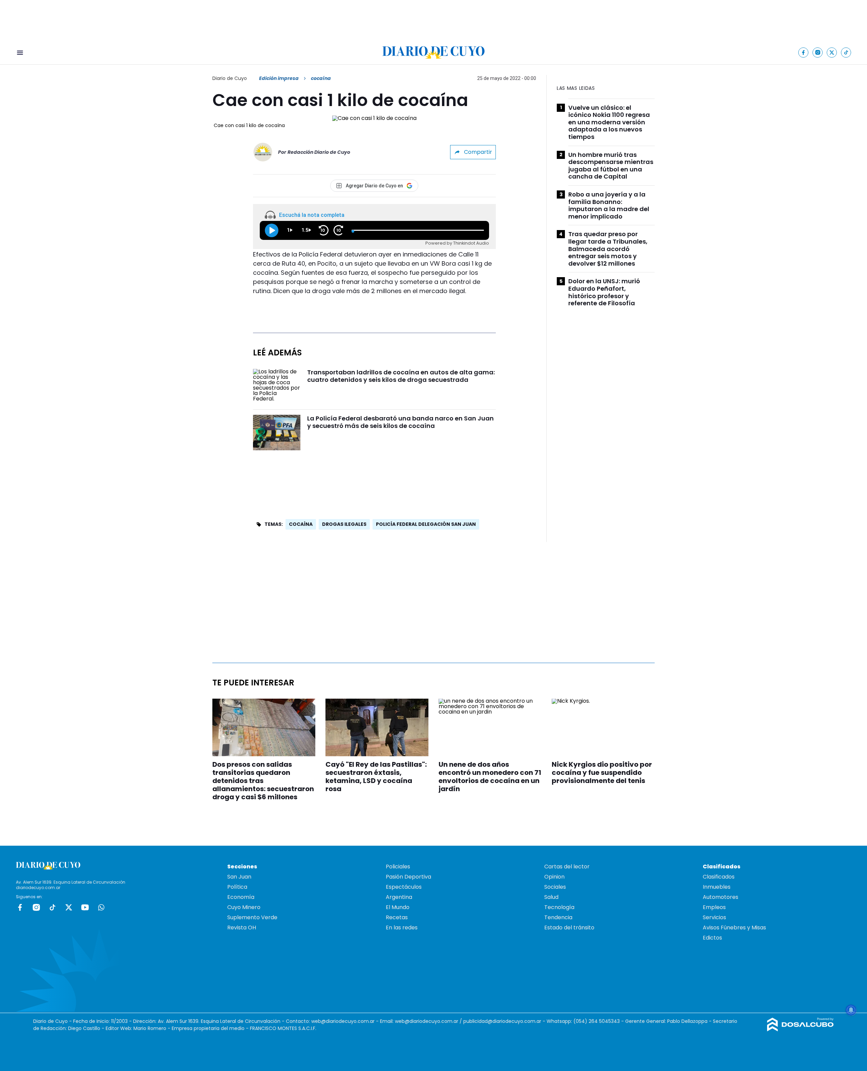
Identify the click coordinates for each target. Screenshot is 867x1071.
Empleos (714, 907)
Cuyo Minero (243, 907)
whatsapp (101, 907)
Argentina (399, 897)
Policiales (398, 866)
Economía (240, 897)
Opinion (554, 877)
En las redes (402, 927)
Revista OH (241, 927)
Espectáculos (404, 887)
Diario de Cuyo (229, 78)
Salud (551, 897)
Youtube (85, 907)
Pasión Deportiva (408, 877)
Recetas (397, 917)
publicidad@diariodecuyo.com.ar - (505, 1021)
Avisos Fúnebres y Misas (734, 927)
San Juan (239, 877)
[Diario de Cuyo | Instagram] (817, 52)
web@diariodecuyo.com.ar (343, 1021)
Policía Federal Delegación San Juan (426, 524)
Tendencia (558, 917)
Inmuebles (717, 887)
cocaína (301, 524)
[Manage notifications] (851, 1010)
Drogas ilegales (344, 524)
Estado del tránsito (569, 927)
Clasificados (719, 877)
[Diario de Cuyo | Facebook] (803, 52)
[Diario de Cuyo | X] (831, 52)
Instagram (36, 907)
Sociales (555, 887)
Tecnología (559, 907)
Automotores (720, 897)
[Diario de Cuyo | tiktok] (846, 52)
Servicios (714, 917)
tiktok (52, 907)
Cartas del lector (567, 866)
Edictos (712, 938)
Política (237, 887)
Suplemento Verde (252, 917)
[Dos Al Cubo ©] (800, 1029)
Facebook (20, 907)
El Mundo (397, 907)
